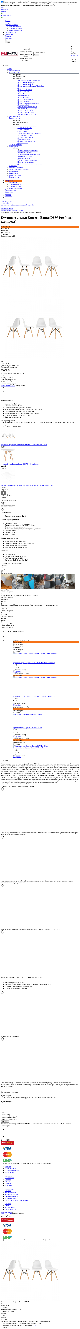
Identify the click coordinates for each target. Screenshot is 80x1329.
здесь (34, 1325)
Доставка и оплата (11, 25)
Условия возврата (11, 1198)
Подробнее (17, 672)
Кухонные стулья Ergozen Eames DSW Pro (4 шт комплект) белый (24, 445)
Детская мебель (6, 205)
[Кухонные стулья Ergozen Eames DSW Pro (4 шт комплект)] (30, 296)
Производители (10, 32)
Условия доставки (15, 186)
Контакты (4, 9)
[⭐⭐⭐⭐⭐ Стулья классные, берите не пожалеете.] (39, 588)
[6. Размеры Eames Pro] (2, 994)
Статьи (7, 1206)
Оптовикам (9, 34)
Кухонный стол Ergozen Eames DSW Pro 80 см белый (20, 464)
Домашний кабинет (19, 205)
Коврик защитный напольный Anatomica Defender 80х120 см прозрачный (27, 485)
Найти (8, 42)
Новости (8, 1180)
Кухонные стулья (7, 210)
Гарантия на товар (11, 1196)
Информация (9, 1189)
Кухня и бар (30, 205)
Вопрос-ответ (10, 1207)
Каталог (9, 69)
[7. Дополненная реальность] (2, 1040)
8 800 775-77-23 (6, 15)
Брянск (4, 11)
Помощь (8, 1191)
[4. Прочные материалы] (2, 886)
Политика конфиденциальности (16, 1200)
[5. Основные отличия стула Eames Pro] (2, 933)
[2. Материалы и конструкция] (2, 790)
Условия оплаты (15, 184)
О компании (9, 1178)
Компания (8, 1176)
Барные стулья (18, 210)
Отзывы (8, 36)
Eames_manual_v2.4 (8, 386)
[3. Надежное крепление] (2, 838)
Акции (7, 1181)
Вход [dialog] (2, 7)
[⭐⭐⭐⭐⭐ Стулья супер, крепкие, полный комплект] (17, 588)
